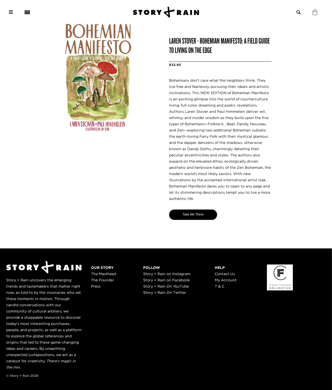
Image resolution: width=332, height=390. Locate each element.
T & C (219, 286)
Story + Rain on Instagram (166, 274)
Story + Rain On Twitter (164, 292)
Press (96, 286)
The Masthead (103, 274)
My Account (226, 280)
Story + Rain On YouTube (166, 286)
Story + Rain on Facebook (166, 280)
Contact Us (225, 274)
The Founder (102, 280)
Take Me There (193, 214)
